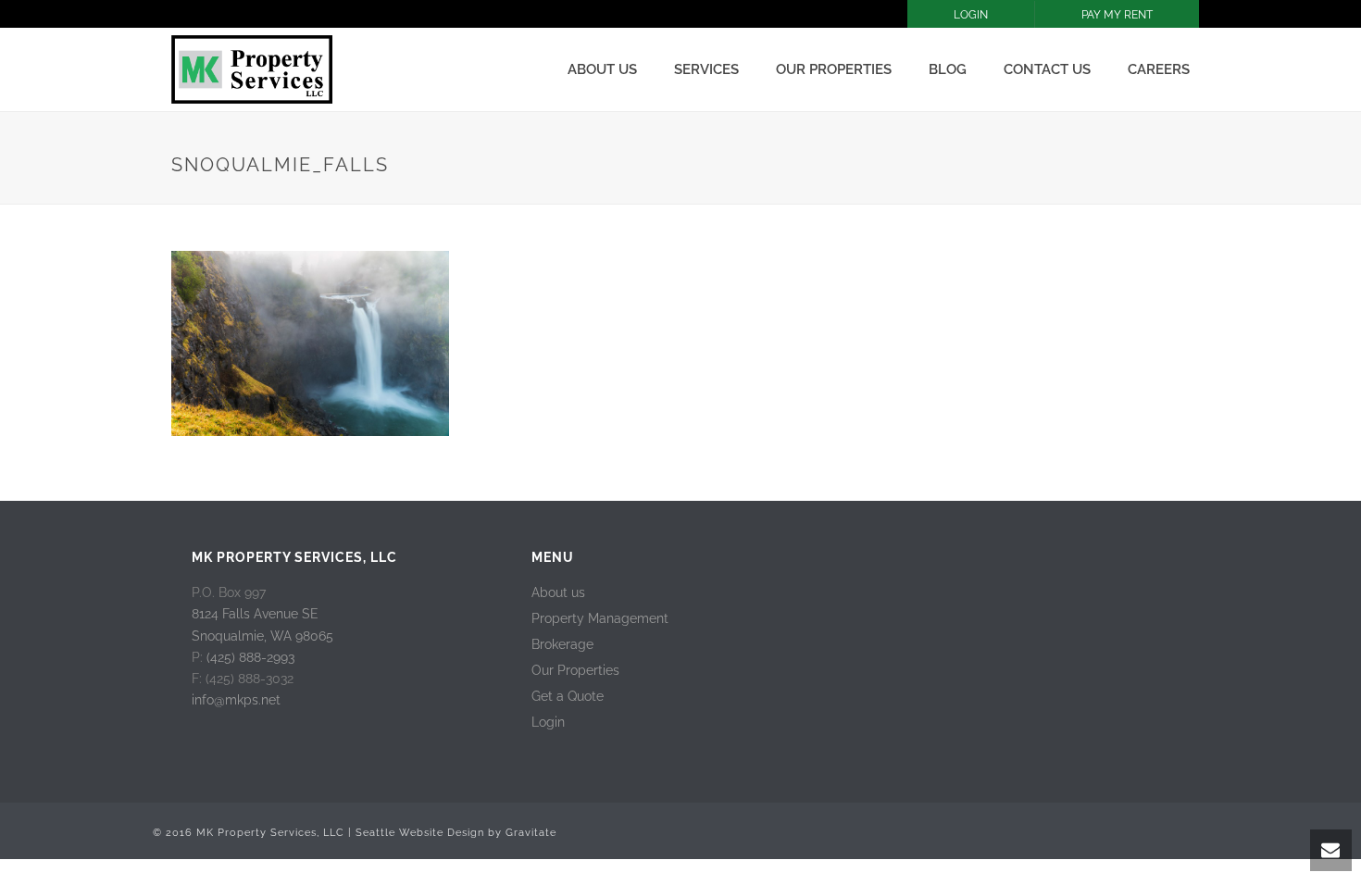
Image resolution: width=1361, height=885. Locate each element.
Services (706, 69)
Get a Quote (567, 696)
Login (548, 722)
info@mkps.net (236, 699)
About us (602, 69)
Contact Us (1047, 69)
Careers (1159, 69)
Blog (948, 69)
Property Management (599, 618)
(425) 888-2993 (250, 657)
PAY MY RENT (1117, 14)
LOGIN (971, 14)
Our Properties (834, 69)
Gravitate (531, 833)
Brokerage (562, 644)
